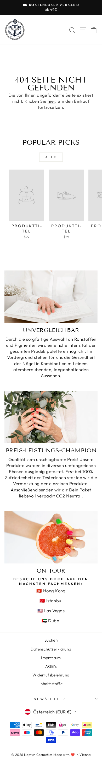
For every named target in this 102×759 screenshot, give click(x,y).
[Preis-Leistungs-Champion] (51, 417)
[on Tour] (51, 537)
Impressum (51, 657)
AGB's (50, 666)
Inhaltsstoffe (51, 683)
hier (51, 101)
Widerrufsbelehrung (50, 675)
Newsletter (50, 699)
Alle (50, 157)
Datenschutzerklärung (51, 649)
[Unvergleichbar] (51, 296)
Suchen (51, 640)
